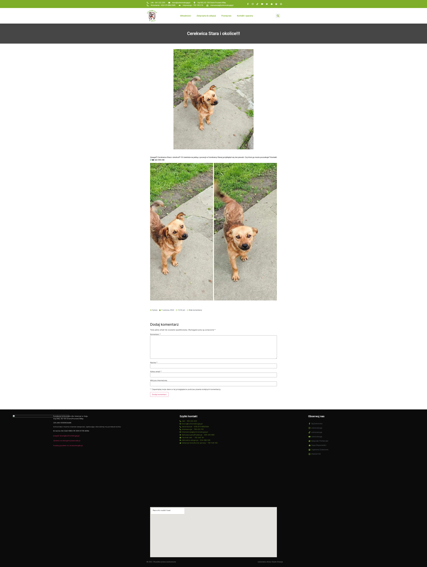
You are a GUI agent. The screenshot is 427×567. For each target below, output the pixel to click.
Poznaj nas (226, 16)
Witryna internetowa (158, 380)
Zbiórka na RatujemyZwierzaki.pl (66, 441)
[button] (278, 16)
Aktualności (185, 16)
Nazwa (153, 362)
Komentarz (155, 334)
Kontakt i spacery (245, 16)
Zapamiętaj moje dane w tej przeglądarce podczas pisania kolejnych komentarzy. (186, 389)
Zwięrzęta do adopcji (206, 16)
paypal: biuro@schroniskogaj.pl (66, 436)
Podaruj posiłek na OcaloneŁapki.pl (68, 445)
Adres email (155, 371)
